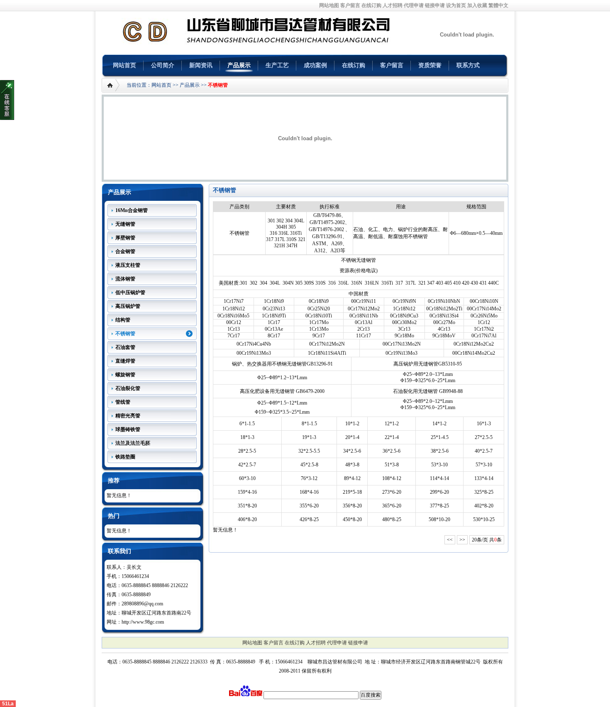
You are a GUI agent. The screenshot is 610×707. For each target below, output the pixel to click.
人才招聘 (393, 5)
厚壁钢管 (125, 238)
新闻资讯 (200, 65)
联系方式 (468, 65)
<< (450, 540)
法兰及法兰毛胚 (132, 443)
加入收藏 (477, 5)
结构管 (122, 320)
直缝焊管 (125, 361)
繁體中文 (498, 5)
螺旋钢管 (125, 375)
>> (462, 540)
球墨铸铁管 (127, 429)
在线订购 (371, 5)
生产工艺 (277, 65)
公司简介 (162, 65)
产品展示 (239, 65)
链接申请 (435, 5)
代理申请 (414, 5)
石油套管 (125, 347)
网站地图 (329, 5)
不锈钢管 (218, 85)
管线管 (122, 402)
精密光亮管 (127, 416)
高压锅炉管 (127, 306)
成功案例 (315, 65)
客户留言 (350, 5)
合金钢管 (125, 251)
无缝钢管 (125, 224)
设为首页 (456, 5)
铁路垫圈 (125, 457)
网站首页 (124, 65)
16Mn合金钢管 (131, 210)
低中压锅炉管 (130, 292)
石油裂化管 (127, 388)
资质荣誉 (430, 65)
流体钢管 (125, 279)
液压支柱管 (127, 265)
